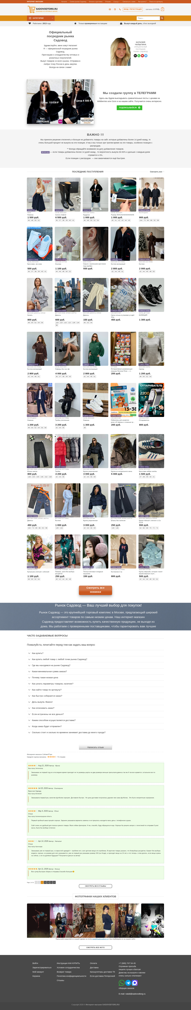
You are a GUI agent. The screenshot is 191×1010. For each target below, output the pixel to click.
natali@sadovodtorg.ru (100, 939)
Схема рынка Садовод (78, 1)
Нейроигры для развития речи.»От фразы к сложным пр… (123, 421)
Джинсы (58, 315)
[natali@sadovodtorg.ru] (110, 9)
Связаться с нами (129, 1)
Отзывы (108, 1)
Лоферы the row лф (62, 369)
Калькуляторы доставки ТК (102, 972)
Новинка (30, 215)
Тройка (57, 471)
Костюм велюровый (118, 264)
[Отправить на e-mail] (135, 55)
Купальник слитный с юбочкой (38, 572)
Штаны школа (32, 471)
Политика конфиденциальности (71, 976)
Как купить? (142, 1)
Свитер (141, 369)
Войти (35, 963)
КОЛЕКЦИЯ (143, 315)
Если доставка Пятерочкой (102, 976)
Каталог (64, 1)
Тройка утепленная (62, 420)
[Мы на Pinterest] (142, 55)
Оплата (93, 963)
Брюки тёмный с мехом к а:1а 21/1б (150, 521)
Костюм (141, 264)
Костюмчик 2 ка (116, 572)
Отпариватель (144, 420)
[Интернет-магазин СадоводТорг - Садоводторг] (42, 9)
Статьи (116, 2)
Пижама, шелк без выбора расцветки (64, 572)
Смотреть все (156, 172)
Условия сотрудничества (68, 967)
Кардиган (86, 215)
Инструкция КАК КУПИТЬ (68, 963)
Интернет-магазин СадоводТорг (39, 754)
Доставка (94, 967)
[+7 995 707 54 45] (120, 9)
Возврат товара (64, 972)
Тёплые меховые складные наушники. (93, 572)
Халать (29, 315)
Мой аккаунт (38, 972)
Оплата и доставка (95, 1)
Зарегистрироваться (41, 967)
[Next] (158, 920)
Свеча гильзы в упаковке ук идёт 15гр (122, 316)
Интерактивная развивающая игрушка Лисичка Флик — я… (121, 370)
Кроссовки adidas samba (148, 471)
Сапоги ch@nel (60, 215)
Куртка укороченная (90, 471)
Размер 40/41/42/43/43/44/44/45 (122, 215)
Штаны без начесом (118, 520)
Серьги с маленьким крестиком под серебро (94, 265)
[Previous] (32, 920)
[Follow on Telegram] (145, 55)
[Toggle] (29, 653)
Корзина (36, 976)
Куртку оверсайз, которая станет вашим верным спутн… (150, 572)
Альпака (58, 264)
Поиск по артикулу (156, 1)
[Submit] (162, 18)
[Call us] (138, 55)
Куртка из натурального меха (121, 471)
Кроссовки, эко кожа (34, 264)
